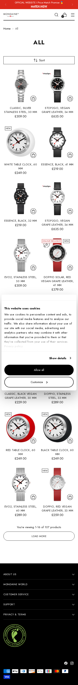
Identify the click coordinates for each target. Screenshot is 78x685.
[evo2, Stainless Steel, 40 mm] (20, 484)
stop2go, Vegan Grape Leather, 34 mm (57, 110)
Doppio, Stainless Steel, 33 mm (57, 396)
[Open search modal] (56, 15)
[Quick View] (33, 98)
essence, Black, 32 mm (20, 221)
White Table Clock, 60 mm (20, 166)
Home (7, 29)
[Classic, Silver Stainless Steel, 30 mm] (20, 86)
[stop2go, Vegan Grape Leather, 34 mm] (57, 86)
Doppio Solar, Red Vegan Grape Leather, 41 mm (57, 281)
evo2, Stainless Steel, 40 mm (21, 508)
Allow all (39, 370)
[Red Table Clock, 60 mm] (20, 428)
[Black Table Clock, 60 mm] (57, 428)
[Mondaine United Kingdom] (11, 15)
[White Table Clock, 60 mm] (20, 142)
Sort (42, 60)
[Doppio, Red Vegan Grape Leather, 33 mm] (57, 484)
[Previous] (6, 4)
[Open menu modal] (72, 15)
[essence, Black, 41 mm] (57, 142)
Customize (37, 382)
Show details (57, 358)
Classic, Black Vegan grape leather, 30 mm (21, 396)
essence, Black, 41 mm (57, 164)
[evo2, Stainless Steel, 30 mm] (20, 255)
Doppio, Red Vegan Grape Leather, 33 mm (57, 508)
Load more (39, 536)
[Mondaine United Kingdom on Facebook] (66, 664)
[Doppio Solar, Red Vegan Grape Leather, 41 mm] (57, 255)
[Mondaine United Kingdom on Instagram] (72, 664)
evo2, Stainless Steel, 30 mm (21, 279)
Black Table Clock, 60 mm (57, 452)
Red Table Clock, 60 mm (20, 452)
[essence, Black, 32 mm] (20, 198)
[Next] (72, 4)
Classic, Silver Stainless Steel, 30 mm (20, 110)
